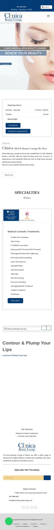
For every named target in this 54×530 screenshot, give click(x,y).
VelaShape (14, 294)
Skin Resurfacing (17, 278)
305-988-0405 (21, 7)
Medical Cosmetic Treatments (11, 218)
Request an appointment (18, 131)
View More (15, 300)
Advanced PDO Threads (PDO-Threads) (25, 249)
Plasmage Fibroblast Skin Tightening (24, 253)
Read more (9, 175)
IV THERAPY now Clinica (19, 245)
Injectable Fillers (16, 266)
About (25, 524)
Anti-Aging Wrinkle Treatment (21, 286)
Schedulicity (13, 125)
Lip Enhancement (17, 270)
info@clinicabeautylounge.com (20, 500)
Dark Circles (15, 241)
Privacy (42, 524)
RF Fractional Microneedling (21, 258)
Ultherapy (14, 274)
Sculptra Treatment (17, 290)
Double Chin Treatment (19, 237)
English (46, 7)
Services (16, 524)
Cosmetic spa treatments (27, 220)
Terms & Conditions (22, 526)
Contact (35, 526)
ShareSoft (26, 520)
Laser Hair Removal (18, 262)
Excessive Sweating (18, 282)
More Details (6, 62)
